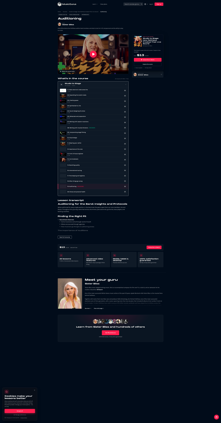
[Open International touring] (93, 170)
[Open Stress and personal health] (93, 191)
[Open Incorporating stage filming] (93, 133)
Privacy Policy (23, 417)
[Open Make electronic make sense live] (93, 90)
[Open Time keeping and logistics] (93, 175)
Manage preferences (20, 414)
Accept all (20, 411)
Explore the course (148, 64)
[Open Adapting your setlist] (93, 143)
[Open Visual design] (93, 138)
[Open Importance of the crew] (93, 149)
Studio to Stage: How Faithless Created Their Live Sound (83, 11)
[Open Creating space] (93, 101)
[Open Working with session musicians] (93, 122)
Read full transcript (65, 237)
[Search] (141, 4)
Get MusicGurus (110, 333)
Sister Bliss (68, 25)
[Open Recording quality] (93, 165)
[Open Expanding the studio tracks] (93, 95)
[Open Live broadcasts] (93, 159)
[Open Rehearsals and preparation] (93, 117)
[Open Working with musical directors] (93, 127)
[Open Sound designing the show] (93, 112)
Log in (151, 4)
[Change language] (146, 4)
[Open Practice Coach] (216, 417)
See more (87, 308)
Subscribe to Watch (148, 60)
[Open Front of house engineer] (93, 154)
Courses (65, 11)
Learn (94, 4)
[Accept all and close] (34, 390)
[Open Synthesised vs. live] (93, 106)
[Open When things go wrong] (93, 181)
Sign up (159, 4)
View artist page (98, 308)
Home (59, 11)
